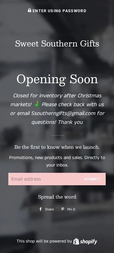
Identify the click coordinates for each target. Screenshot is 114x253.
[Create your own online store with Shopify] (85, 241)
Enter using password (59, 11)
